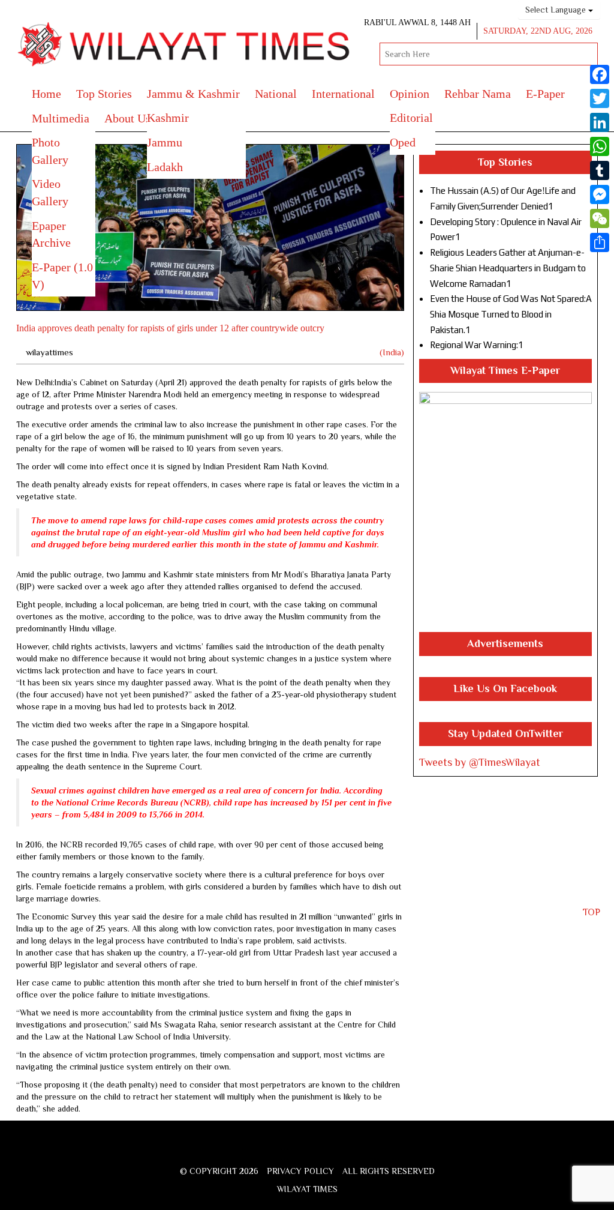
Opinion (409, 93)
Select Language (556, 9)
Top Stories (104, 93)
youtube (332, 1150)
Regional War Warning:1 (476, 345)
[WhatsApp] (600, 146)
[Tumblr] (600, 170)
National (276, 93)
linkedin (353, 1150)
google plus (310, 1152)
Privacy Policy (300, 1171)
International (343, 93)
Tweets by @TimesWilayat (479, 762)
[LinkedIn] (600, 122)
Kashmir (168, 117)
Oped (403, 142)
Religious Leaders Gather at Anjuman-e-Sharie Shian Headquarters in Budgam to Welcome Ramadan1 (508, 267)
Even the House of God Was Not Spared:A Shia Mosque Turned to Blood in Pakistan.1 (511, 313)
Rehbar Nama (477, 93)
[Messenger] (600, 194)
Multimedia (60, 118)
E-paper (545, 93)
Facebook (270, 1150)
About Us (127, 118)
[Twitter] (600, 98)
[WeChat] (600, 218)
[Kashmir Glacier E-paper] (505, 512)
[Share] (600, 242)
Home (46, 93)
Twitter (289, 1150)
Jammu (164, 142)
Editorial (411, 117)
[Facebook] (600, 74)
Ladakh (165, 166)
